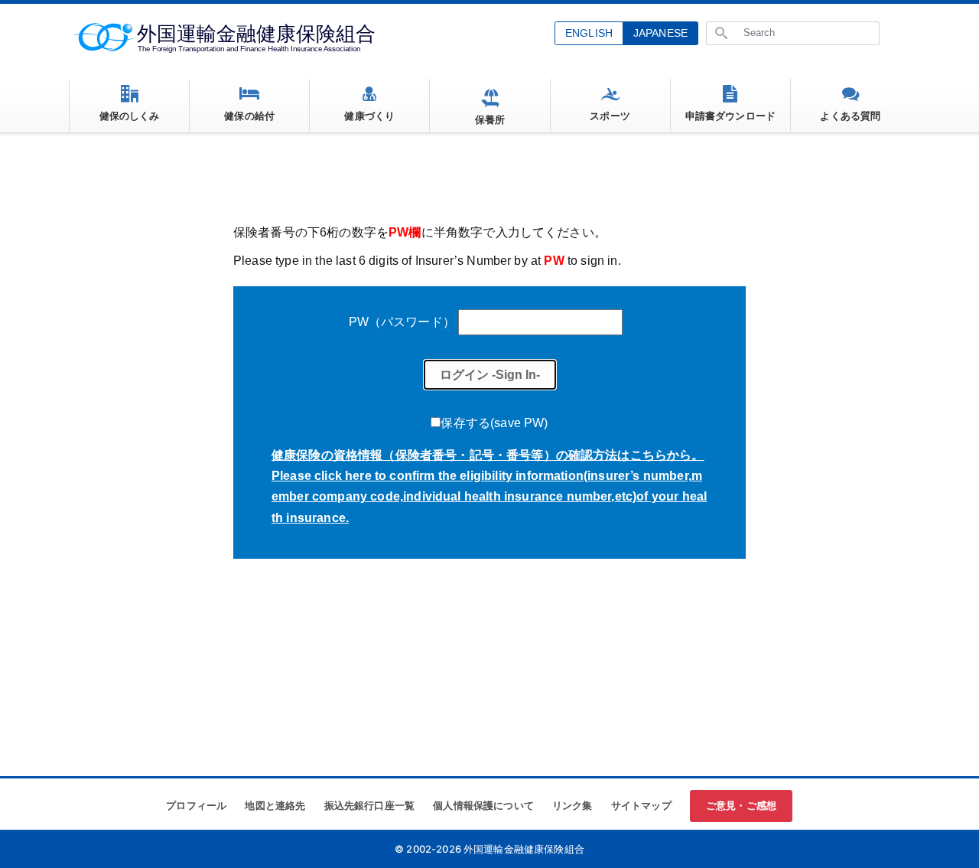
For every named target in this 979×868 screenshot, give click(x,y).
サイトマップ (641, 806)
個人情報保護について (483, 806)
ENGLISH (589, 33)
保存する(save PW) (494, 422)
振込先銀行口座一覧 (369, 806)
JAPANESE (660, 33)
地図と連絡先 (275, 806)
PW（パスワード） (402, 321)
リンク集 (572, 806)
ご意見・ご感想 (741, 805)
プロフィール (196, 806)
